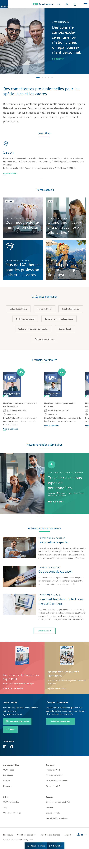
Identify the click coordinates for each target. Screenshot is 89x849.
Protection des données (50, 835)
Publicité (49, 807)
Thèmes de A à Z (53, 770)
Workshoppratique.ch (12, 813)
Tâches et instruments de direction (33, 329)
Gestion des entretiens (44, 339)
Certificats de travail (70, 309)
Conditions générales (26, 835)
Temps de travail (44, 309)
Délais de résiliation (18, 309)
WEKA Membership (11, 802)
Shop (5, 807)
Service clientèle (53, 813)
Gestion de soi (65, 329)
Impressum (8, 835)
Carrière (6, 781)
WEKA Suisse (8, 770)
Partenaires (8, 775)
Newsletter (7, 786)
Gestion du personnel (25, 319)
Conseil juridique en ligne (56, 818)
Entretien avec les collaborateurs (59, 319)
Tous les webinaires (54, 775)
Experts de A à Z (53, 786)
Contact (67, 835)
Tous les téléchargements (57, 781)
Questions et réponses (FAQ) (58, 802)
